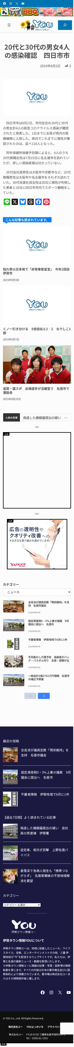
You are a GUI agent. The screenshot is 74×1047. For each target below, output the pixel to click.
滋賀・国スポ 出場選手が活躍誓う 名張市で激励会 (36, 390)
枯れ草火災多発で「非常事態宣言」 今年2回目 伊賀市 (37, 271)
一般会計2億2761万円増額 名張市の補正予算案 (48, 677)
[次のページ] (44, 696)
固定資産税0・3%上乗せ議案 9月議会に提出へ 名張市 (48, 622)
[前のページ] (30, 696)
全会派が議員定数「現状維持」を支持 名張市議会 (48, 603)
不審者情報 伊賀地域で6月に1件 (47, 639)
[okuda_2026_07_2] (37, 15)
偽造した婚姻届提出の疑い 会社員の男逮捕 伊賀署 (45, 417)
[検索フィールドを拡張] (65, 25)
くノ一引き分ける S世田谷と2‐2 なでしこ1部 (37, 331)
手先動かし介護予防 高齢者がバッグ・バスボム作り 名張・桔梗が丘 (48, 658)
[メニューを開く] (9, 25)
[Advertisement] (37, 470)
